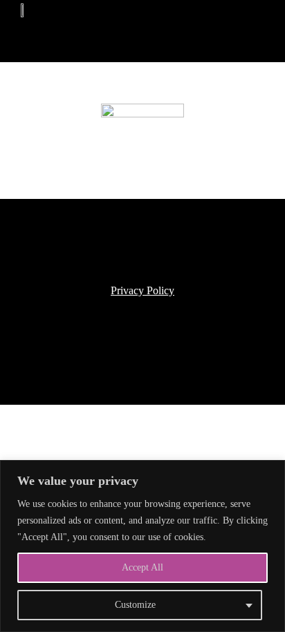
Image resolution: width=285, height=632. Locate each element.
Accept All (142, 567)
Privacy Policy (142, 290)
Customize (135, 605)
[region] (142, 546)
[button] (78, 21)
